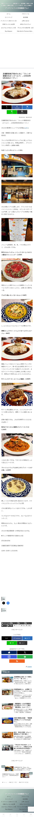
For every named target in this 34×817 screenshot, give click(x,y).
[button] (22, 112)
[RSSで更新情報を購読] (17, 661)
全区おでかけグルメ (25, 804)
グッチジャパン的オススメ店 (9, 801)
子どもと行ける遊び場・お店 (25, 806)
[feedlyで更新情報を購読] (25, 656)
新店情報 (25, 799)
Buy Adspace (8, 809)
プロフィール (25, 796)
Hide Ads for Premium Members (25, 810)
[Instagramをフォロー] (9, 656)
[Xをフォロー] (25, 652)
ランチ (4, 625)
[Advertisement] (17, 51)
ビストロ (22, 623)
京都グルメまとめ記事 (9, 804)
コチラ (26, 128)
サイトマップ (9, 799)
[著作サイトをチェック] (9, 652)
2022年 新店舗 (6, 623)
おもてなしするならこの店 (9, 806)
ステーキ (15, 623)
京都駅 (10, 625)
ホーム (9, 796)
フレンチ (29, 623)
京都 (23, 625)
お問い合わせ (25, 801)
